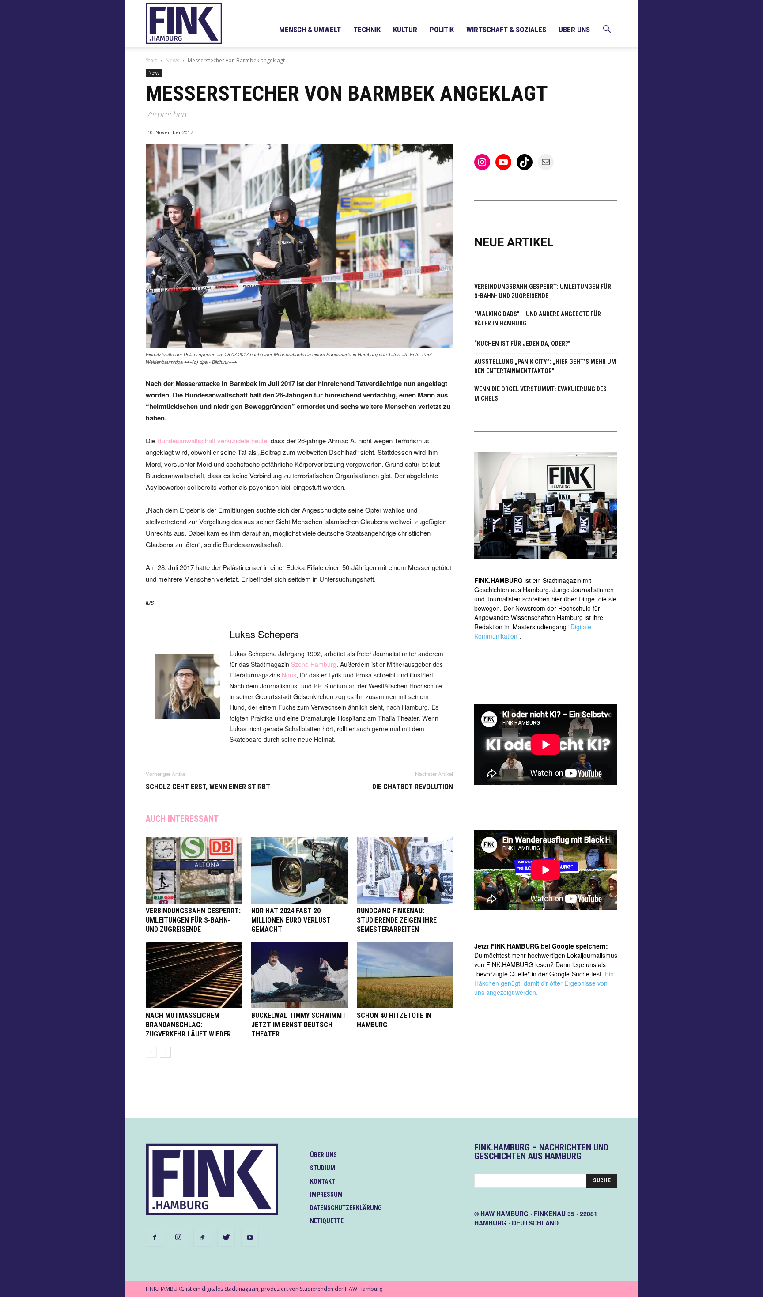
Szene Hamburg (313, 664)
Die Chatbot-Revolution (412, 787)
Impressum (326, 1194)
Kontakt (322, 1181)
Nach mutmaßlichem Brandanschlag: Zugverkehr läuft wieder (188, 1024)
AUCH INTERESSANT (182, 818)
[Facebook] (154, 1238)
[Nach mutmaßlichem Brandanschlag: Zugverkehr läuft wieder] (194, 975)
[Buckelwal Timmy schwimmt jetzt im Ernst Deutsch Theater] (299, 975)
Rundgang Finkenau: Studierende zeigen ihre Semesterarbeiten (397, 920)
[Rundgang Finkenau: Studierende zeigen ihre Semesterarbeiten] (405, 870)
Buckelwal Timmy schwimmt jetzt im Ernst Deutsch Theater (298, 1024)
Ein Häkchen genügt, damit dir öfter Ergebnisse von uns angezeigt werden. (544, 983)
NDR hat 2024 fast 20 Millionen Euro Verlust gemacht (291, 920)
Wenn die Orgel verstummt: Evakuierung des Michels (540, 394)
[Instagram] (178, 1237)
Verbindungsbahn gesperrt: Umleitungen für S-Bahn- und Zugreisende (193, 920)
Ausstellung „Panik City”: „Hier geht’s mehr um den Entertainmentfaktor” (545, 366)
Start (151, 60)
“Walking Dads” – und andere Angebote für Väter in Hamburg (537, 318)
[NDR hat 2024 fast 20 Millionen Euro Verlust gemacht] (299, 870)
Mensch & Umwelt (310, 29)
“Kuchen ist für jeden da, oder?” (522, 343)
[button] (606, 30)
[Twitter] (226, 1238)
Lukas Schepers (264, 634)
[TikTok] (202, 1238)
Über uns (574, 29)
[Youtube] (250, 1238)
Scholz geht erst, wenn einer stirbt (208, 787)
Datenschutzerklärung (346, 1207)
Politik (442, 29)
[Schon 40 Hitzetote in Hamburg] (405, 975)
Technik (367, 29)
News (172, 60)
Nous (289, 674)
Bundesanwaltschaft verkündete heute (212, 440)
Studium (322, 1168)
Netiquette (327, 1221)
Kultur (405, 29)
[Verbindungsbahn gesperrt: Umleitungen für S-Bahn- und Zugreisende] (194, 870)
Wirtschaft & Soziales (506, 29)
